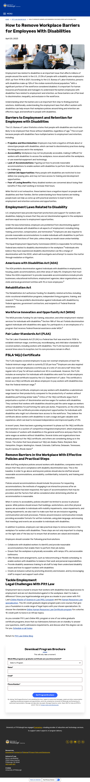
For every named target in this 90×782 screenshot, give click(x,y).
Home (7, 19)
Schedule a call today (22, 628)
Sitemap (25, 752)
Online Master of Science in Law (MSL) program (32, 600)
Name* (10, 667)
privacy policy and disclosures (50, 705)
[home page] (19, 5)
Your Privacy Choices (48, 779)
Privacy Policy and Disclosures (39, 752)
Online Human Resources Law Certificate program (49, 609)
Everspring (38, 727)
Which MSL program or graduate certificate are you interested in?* (35, 659)
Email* (10, 676)
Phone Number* (14, 684)
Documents (9, 752)
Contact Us (18, 752)
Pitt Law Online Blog (19, 19)
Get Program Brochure (45, 695)
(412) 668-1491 (10, 764)
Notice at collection (35, 779)
